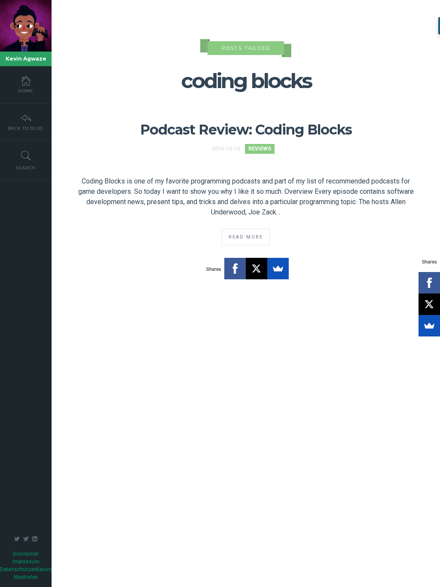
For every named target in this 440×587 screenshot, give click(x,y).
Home (26, 91)
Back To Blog (26, 128)
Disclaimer (26, 554)
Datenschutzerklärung (26, 569)
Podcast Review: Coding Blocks (246, 129)
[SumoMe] (278, 268)
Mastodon (26, 577)
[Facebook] (235, 268)
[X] (256, 268)
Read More (246, 237)
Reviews (259, 149)
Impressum (26, 562)
